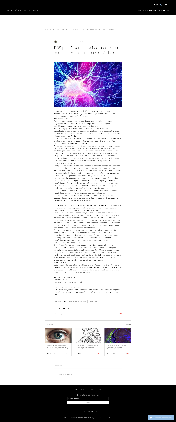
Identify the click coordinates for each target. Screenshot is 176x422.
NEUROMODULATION (93, 29)
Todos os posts (49, 29)
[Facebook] (154, 5)
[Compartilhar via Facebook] (55, 308)
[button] (129, 29)
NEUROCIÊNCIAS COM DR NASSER (23, 10)
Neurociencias (113, 29)
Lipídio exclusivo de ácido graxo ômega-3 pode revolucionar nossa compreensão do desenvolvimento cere (116, 347)
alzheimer (58, 301)
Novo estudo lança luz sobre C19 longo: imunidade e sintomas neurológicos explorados (87, 347)
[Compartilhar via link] (68, 308)
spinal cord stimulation (77, 29)
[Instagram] (151, 5)
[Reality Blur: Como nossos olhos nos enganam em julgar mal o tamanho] (58, 335)
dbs (65, 301)
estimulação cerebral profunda (77, 301)
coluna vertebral (62, 29)
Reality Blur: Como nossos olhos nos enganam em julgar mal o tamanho (58, 347)
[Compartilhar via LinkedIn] (64, 308)
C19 (104, 29)
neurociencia (93, 301)
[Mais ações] (121, 42)
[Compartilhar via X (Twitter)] (59, 308)
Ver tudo (128, 324)
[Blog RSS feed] (96, 411)
